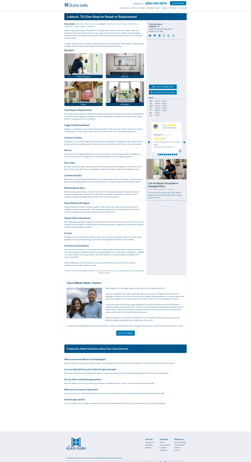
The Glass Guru (155, 189)
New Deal (110, 24)
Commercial (182, 8)
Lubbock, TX (138, 4)
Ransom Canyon (121, 24)
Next (184, 142)
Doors (158, 8)
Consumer (170, 189)
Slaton (77, 26)
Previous (149, 142)
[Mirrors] (125, 65)
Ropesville (133, 24)
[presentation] (166, 169)
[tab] (162, 206)
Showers (142, 8)
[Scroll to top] (247, 443)
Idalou (87, 24)
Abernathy (79, 24)
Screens (165, 8)
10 (176, 154)
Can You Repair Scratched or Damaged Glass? (163, 185)
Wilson (83, 26)
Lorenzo (94, 24)
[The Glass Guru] (76, 444)
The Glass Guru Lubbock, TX (163, 147)
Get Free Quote (178, 3)
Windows (150, 8)
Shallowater (68, 26)
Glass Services (125, 8)
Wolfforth (91, 26)
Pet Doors (173, 8)
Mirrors (135, 8)
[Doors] (83, 93)
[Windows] (125, 93)
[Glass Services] (83, 65)
